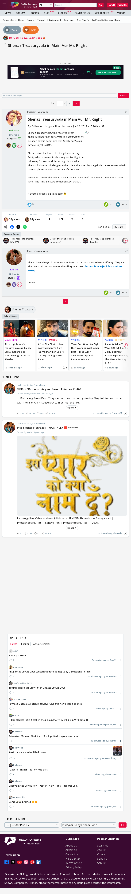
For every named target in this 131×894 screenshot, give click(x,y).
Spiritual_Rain (110, 724)
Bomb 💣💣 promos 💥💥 (23, 801)
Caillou (113, 790)
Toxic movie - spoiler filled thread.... (29, 752)
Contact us (72, 854)
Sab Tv (101, 863)
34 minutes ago (99, 660)
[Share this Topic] (5, 227)
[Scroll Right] (126, 241)
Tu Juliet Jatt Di (19, 699)
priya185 (112, 740)
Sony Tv (102, 858)
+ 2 (19, 145)
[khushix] (27, 219)
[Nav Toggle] (4, 5)
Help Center (73, 858)
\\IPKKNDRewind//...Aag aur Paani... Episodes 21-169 (49, 389)
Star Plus (102, 845)
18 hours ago (97, 806)
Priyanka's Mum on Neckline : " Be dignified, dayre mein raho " (44, 736)
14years (14, 219)
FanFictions (82, 13)
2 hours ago (99, 708)
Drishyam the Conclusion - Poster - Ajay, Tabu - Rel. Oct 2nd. (43, 785)
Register (122, 5)
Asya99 (113, 660)
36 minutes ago (98, 740)
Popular (25, 643)
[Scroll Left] (5, 241)
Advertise (71, 850)
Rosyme (112, 774)
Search (123, 95)
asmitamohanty (109, 758)
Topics (35, 13)
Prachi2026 (117, 413)
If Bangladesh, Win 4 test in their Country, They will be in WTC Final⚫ (48, 719)
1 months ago (101, 413)
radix (119, 533)
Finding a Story (17, 655)
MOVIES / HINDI (11, 340)
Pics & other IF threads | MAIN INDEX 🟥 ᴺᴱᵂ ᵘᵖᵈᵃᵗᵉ (47, 427)
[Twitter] (13, 862)
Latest (13, 643)
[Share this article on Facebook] (12, 227)
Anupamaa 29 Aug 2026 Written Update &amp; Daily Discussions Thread (50, 671)
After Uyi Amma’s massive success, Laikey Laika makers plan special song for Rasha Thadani (18, 352)
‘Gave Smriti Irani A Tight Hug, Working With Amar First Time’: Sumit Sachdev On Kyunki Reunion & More (85, 352)
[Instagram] (26, 862)
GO (100, 5)
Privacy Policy (74, 867)
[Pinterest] (32, 862)
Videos (121, 13)
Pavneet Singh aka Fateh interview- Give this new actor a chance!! (46, 703)
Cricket (16, 715)
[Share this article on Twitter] (18, 227)
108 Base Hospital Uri (23, 683)
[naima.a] (6, 219)
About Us (71, 845)
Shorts (62, 13)
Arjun (15, 651)
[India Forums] (23, 5)
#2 (126, 251)
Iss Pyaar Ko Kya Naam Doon (26, 37)
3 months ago (107, 533)
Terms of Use (74, 863)
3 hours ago (95, 724)
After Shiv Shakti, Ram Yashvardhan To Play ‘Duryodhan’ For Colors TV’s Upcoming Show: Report (51, 352)
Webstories (102, 13)
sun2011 (112, 708)
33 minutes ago (91, 758)
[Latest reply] (125, 413)
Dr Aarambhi (19, 797)
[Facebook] (6, 862)
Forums (20, 13)
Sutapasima (111, 676)
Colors (101, 854)
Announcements (41, 643)
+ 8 (19, 284)
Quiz (46, 13)
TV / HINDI (42, 340)
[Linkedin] (38, 862)
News (7, 13)
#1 (126, 111)
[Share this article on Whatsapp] (25, 227)
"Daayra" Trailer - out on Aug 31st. (28, 769)
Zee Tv (101, 850)
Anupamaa (18, 667)
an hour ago (96, 692)
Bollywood (18, 731)
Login (112, 5)
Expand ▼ (72, 407)
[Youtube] (19, 862)
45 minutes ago (95, 676)
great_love (111, 806)
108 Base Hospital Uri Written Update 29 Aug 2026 (37, 687)
